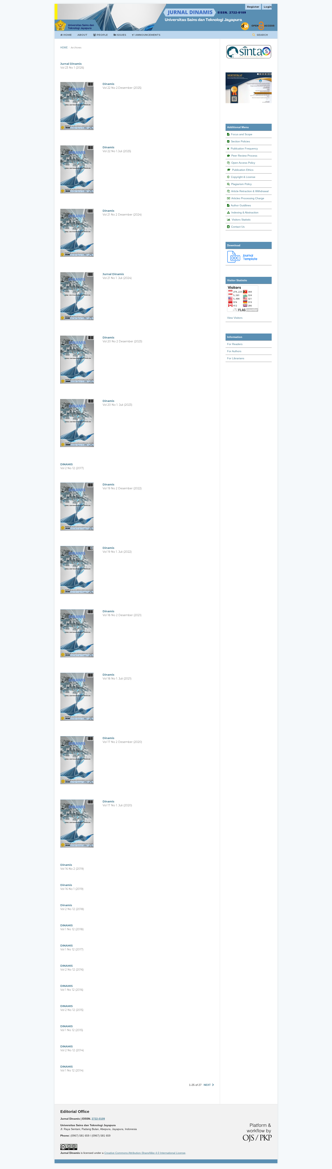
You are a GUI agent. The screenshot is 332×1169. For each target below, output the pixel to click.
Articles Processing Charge (247, 198)
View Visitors (234, 317)
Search (262, 34)
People (102, 34)
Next (207, 1084)
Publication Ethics (242, 169)
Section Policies (240, 141)
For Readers (234, 344)
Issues (121, 34)
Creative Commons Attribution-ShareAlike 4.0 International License (144, 1152)
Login (268, 6)
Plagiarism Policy (241, 184)
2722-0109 (98, 1118)
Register (253, 6)
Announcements (147, 34)
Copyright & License (243, 176)
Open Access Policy (243, 162)
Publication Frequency (244, 148)
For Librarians (235, 358)
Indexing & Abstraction (244, 212)
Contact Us (238, 226)
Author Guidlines (241, 205)
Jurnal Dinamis (71, 64)
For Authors (234, 351)
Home (67, 34)
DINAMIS (66, 464)
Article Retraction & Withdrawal (250, 191)
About (82, 34)
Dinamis (108, 84)
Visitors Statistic (241, 219)
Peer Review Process (244, 155)
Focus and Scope (241, 134)
